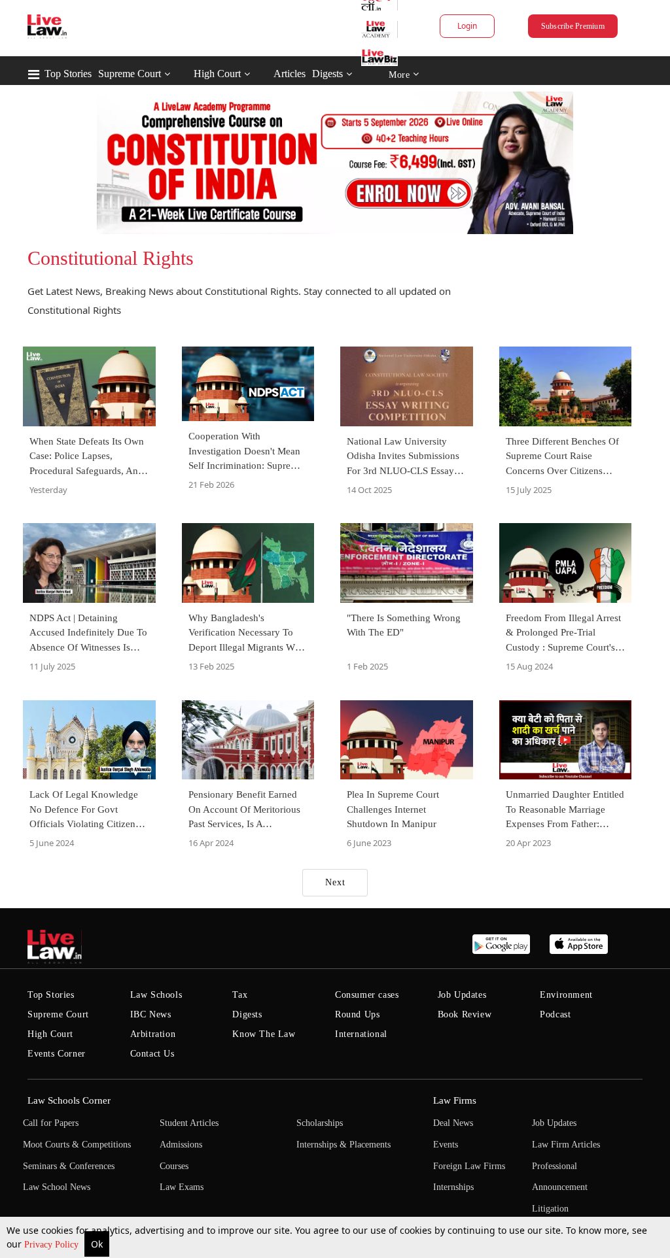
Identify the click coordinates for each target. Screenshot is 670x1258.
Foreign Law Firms (469, 1166)
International (361, 1034)
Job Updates (462, 995)
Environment (566, 995)
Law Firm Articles (566, 1144)
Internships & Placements (343, 1144)
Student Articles (189, 1123)
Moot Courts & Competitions (77, 1144)
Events (445, 1144)
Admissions (181, 1144)
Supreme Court (129, 73)
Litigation (550, 1209)
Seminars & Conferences (69, 1166)
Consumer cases (366, 995)
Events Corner (56, 1054)
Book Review (465, 1014)
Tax (239, 995)
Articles (289, 73)
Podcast (555, 1014)
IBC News (150, 1014)
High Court (217, 73)
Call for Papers (51, 1123)
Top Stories (68, 73)
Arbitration (153, 1034)
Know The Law (263, 1034)
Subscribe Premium (573, 26)
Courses (174, 1166)
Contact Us (152, 1054)
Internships (453, 1187)
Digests (327, 73)
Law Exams (181, 1187)
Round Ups (357, 1014)
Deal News (453, 1123)
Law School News (56, 1187)
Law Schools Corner (69, 1100)
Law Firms (454, 1100)
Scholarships (319, 1123)
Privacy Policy (52, 1245)
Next (335, 882)
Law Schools (156, 995)
